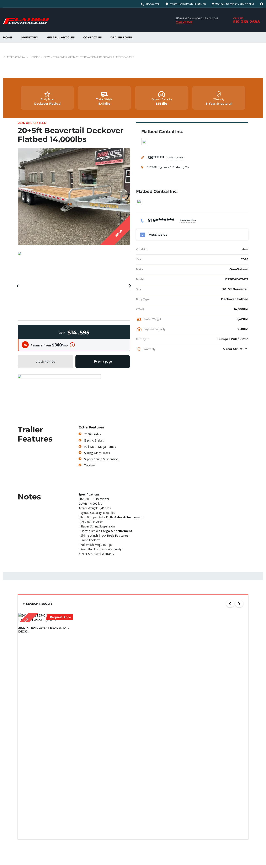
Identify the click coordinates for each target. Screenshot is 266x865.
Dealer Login (121, 37)
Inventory (29, 37)
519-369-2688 (152, 4)
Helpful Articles (61, 37)
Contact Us (92, 37)
